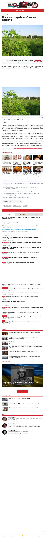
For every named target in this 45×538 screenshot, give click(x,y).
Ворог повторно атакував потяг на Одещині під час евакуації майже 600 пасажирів (20, 253)
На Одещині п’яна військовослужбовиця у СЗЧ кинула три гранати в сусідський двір (20, 292)
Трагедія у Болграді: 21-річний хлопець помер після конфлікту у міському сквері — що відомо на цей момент (22, 238)
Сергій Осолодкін (12, 417)
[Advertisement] (22, 78)
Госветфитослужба (17, 205)
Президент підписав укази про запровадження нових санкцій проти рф (24, 332)
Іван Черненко (11, 430)
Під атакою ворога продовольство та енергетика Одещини (15, 231)
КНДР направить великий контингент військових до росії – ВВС (23, 351)
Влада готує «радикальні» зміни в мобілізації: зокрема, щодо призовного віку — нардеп (21, 284)
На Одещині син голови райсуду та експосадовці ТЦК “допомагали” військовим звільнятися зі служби (24, 338)
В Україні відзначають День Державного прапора (13, 301)
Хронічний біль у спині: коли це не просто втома (19, 398)
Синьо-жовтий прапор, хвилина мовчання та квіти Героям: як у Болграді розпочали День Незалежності (21, 218)
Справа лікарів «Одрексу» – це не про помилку (18, 433)
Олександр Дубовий (12, 423)
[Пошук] (36, 10)
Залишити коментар (23, 210)
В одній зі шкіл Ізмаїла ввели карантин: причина (17, 197)
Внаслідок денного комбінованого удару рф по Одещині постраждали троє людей (20, 312)
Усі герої (22, 391)
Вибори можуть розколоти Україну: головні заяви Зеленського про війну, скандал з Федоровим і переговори (21, 248)
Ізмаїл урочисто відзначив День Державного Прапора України (18, 262)
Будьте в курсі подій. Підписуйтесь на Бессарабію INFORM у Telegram (19, 229)
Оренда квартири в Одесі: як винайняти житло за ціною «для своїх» (24, 407)
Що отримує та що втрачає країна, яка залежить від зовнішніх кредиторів (24, 426)
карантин (25, 205)
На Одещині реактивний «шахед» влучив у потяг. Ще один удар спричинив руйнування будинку (20, 297)
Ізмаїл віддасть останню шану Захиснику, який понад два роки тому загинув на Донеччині (21, 243)
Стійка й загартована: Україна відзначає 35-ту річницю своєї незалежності (19, 225)
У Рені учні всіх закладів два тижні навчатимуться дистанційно (21, 191)
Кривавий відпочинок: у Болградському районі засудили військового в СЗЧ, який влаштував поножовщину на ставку (21, 317)
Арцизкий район (7, 205)
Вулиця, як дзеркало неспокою (14, 421)
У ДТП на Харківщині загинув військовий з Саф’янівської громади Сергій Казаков (22, 308)
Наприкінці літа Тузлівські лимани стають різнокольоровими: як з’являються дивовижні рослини (20, 321)
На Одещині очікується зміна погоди (10, 222)
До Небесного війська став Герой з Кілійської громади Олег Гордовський (19, 258)
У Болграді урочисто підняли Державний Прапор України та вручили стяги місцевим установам (22, 288)
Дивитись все (22, 437)
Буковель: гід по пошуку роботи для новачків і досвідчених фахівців (24, 403)
